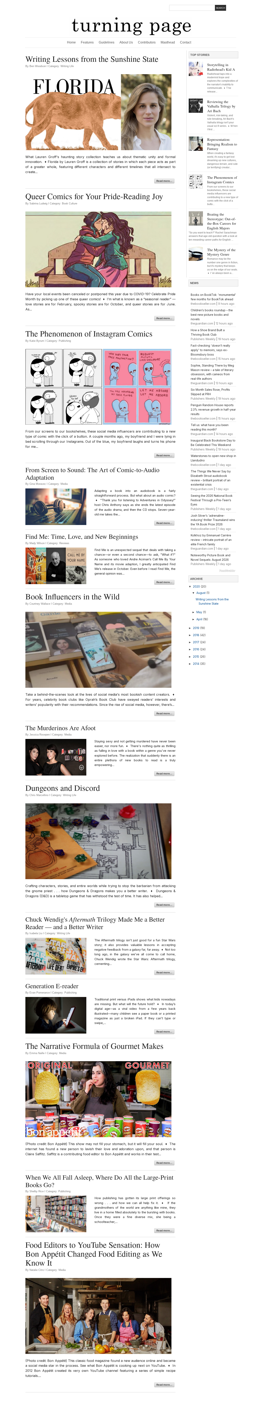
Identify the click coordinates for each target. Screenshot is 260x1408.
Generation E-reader (51, 985)
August (201, 592)
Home (71, 42)
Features (87, 42)
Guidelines (106, 42)
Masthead (168, 42)
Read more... (164, 180)
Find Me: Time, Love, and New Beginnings (81, 536)
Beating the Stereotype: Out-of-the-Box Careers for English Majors (221, 221)
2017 (196, 642)
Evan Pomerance (39, 992)
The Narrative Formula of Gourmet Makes (94, 1045)
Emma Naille (36, 1053)
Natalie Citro (36, 1269)
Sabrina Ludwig (38, 203)
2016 (196, 649)
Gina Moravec (37, 483)
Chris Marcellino (38, 795)
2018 (196, 635)
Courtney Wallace (39, 603)
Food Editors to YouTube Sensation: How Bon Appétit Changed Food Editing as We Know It (93, 1253)
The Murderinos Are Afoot (60, 727)
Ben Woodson (37, 66)
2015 (196, 656)
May (199, 612)
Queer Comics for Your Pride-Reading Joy (94, 196)
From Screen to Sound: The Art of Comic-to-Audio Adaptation (92, 473)
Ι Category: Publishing (58, 340)
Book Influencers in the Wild (72, 596)
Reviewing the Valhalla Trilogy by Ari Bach (221, 106)
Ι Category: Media (57, 483)
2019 (196, 628)
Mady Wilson (37, 543)
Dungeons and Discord (62, 787)
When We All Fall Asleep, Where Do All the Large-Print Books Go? (99, 1181)
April (199, 619)
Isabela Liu (35, 933)
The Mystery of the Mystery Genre (221, 252)
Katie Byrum (36, 340)
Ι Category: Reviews (57, 543)
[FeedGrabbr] (213, 570)
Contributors (147, 42)
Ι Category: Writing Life (60, 66)
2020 (197, 586)
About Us (126, 42)
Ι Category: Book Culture (62, 203)
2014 (196, 663)
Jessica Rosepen (39, 734)
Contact (187, 42)
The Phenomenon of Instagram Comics (89, 333)
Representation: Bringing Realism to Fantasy (222, 144)
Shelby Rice (36, 1191)
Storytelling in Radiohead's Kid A (221, 67)
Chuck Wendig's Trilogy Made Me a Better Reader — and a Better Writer (95, 923)
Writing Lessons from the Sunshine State (91, 58)
